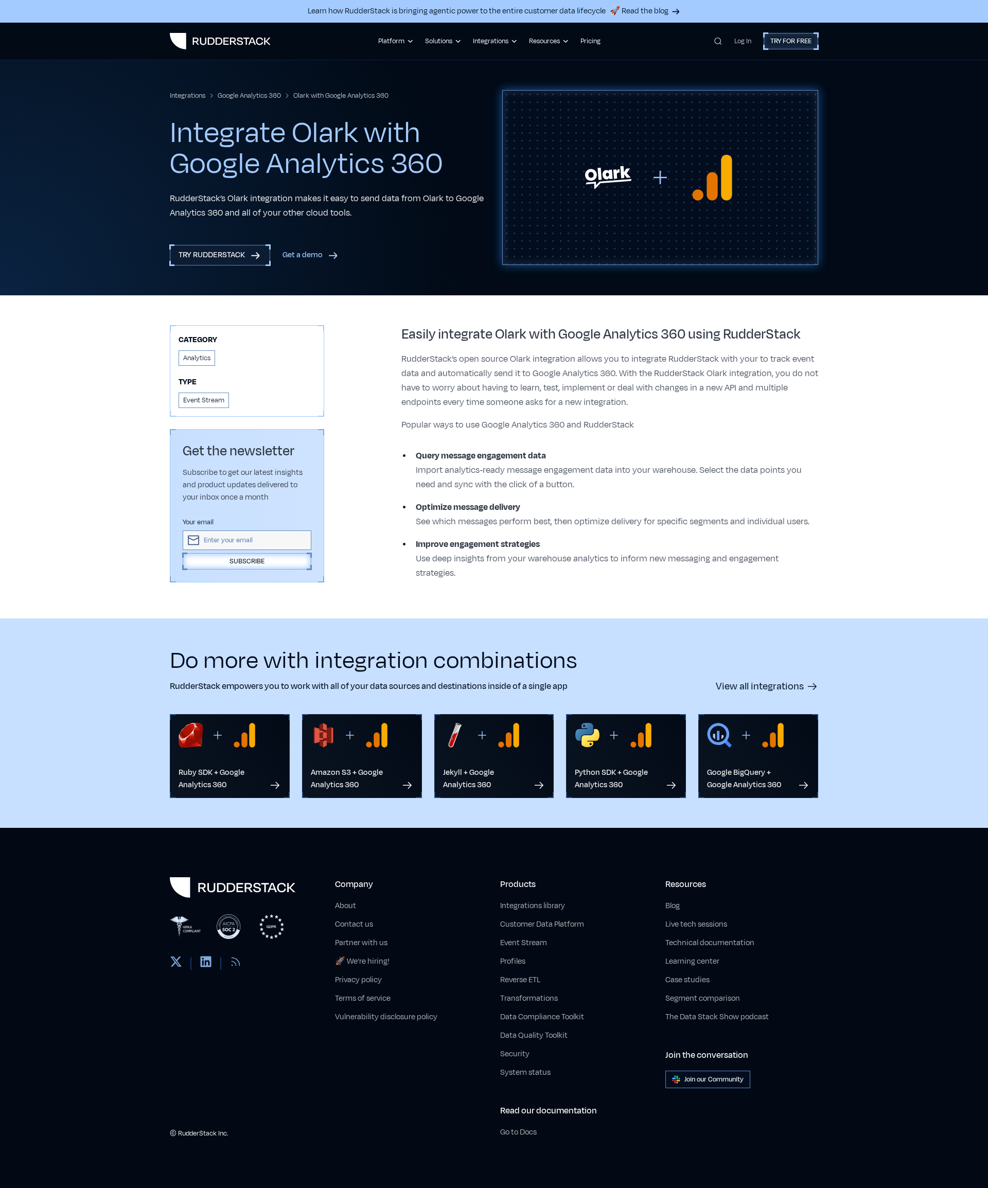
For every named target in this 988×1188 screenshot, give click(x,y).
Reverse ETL (520, 979)
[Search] (718, 41)
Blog (672, 905)
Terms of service (363, 998)
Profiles (512, 961)
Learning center (692, 961)
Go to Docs (518, 1132)
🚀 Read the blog (639, 11)
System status (525, 1072)
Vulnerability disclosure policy (386, 1017)
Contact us (354, 924)
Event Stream (523, 942)
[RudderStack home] (220, 41)
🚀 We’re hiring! (362, 961)
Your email (198, 522)
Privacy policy (358, 979)
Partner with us (361, 942)
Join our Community (714, 1079)
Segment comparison (702, 998)
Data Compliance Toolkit (542, 1017)
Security (515, 1054)
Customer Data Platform (542, 924)
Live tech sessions (696, 924)
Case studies (687, 979)
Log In (742, 41)
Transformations (529, 998)
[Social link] (176, 963)
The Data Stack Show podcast (717, 1017)
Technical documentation (709, 942)
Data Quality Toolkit (534, 1035)
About (345, 905)
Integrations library (532, 905)
